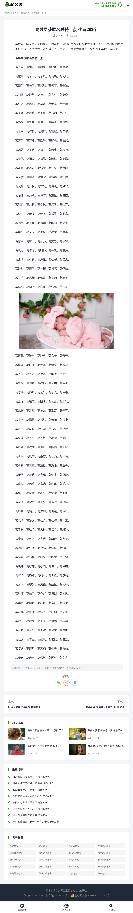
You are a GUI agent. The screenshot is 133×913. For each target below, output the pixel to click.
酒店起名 (102, 873)
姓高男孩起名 (16, 873)
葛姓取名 (36, 12)
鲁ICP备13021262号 (57, 895)
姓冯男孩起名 (75, 852)
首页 (17, 12)
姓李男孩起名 (45, 852)
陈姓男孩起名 (75, 866)
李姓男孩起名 (16, 852)
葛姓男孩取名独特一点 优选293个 (62, 667)
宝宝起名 (22, 907)
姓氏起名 (25, 12)
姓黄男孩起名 (16, 866)
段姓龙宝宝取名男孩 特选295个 (25, 707)
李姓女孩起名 (104, 845)
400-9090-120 (105, 4)
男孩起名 (14, 845)
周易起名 (66, 907)
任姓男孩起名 (104, 859)
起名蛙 (38, 667)
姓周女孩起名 (45, 873)
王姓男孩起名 (104, 866)
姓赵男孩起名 (75, 859)
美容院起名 (74, 845)
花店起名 (73, 873)
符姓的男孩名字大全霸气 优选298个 (105, 707)
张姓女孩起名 (45, 866)
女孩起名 (43, 845)
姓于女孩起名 (45, 859)
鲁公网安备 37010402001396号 (91, 895)
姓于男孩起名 (104, 852)
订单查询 (111, 907)
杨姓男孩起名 (16, 859)
